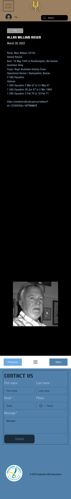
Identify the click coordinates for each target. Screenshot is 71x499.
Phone (40, 398)
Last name (43, 383)
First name (10, 383)
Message (10, 413)
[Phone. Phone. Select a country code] (42, 406)
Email (8, 398)
